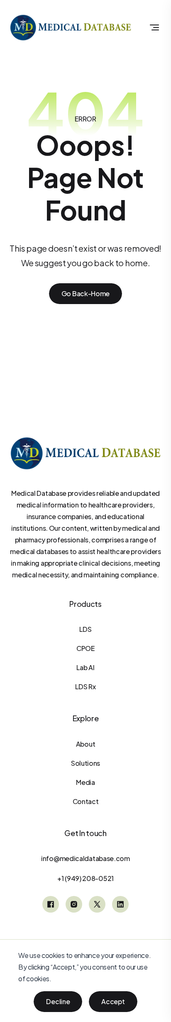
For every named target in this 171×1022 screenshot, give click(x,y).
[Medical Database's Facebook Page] (50, 904)
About (85, 744)
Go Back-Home (85, 293)
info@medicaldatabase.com (85, 858)
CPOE (85, 648)
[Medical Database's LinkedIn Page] (120, 904)
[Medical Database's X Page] (97, 904)
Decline (58, 1001)
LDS (85, 629)
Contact (86, 801)
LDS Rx (85, 686)
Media (85, 782)
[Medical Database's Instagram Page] (74, 904)
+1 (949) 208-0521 (85, 878)
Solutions (85, 763)
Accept (113, 1001)
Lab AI (85, 667)
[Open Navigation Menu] (154, 27)
